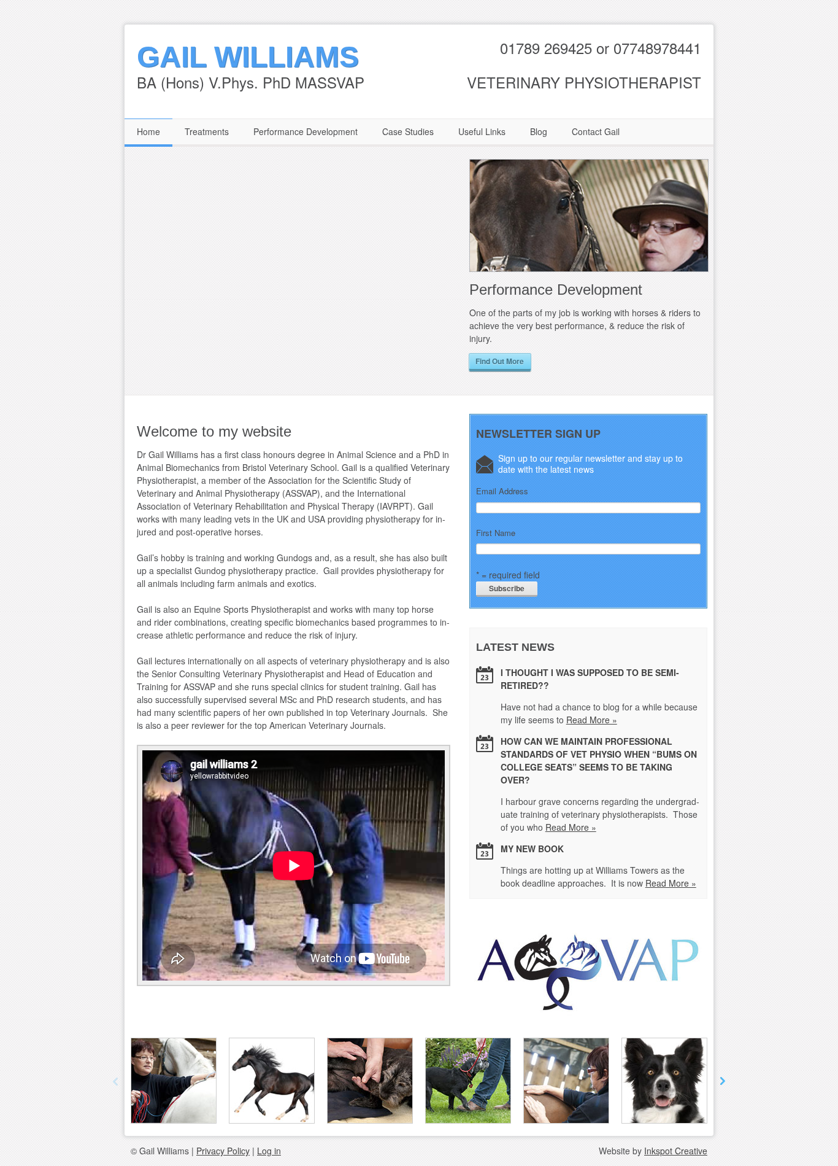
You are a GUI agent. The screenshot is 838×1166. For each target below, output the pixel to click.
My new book (532, 848)
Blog (538, 131)
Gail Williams (248, 57)
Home (148, 131)
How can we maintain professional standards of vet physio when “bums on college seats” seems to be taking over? (599, 760)
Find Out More (499, 361)
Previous (456, 267)
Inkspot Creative (675, 1151)
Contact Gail (596, 131)
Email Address (502, 491)
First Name (495, 532)
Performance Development (305, 131)
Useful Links (481, 131)
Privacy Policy (223, 1151)
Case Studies (408, 131)
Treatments (207, 131)
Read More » (591, 719)
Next (720, 267)
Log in (269, 1151)
